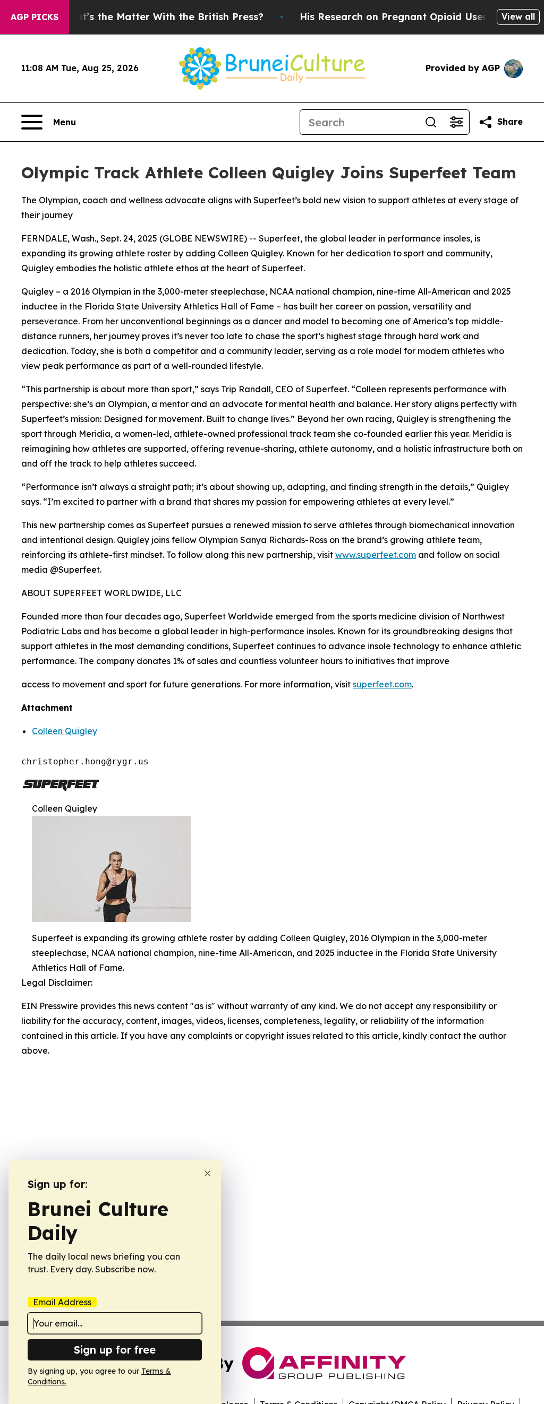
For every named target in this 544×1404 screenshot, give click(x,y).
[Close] (207, 1173)
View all (518, 16)
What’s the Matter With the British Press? (162, 17)
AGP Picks (34, 17)
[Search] (431, 122)
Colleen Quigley (64, 731)
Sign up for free (115, 1349)
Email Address (62, 1302)
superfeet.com (382, 684)
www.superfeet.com (375, 554)
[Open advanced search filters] (456, 122)
